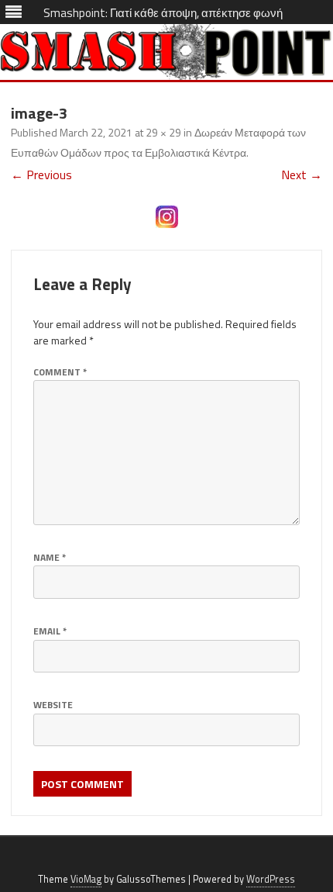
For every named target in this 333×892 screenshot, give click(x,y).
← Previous (41, 174)
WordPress (270, 879)
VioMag (85, 879)
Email (50, 631)
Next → (301, 174)
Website (53, 704)
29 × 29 (163, 132)
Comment (60, 372)
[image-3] (166, 217)
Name (49, 557)
